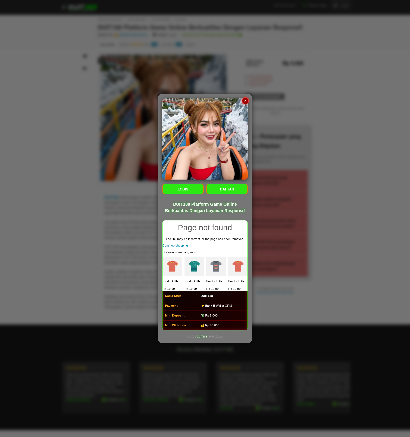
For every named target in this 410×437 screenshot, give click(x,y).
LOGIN (183, 189)
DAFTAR (227, 189)
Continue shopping (175, 245)
